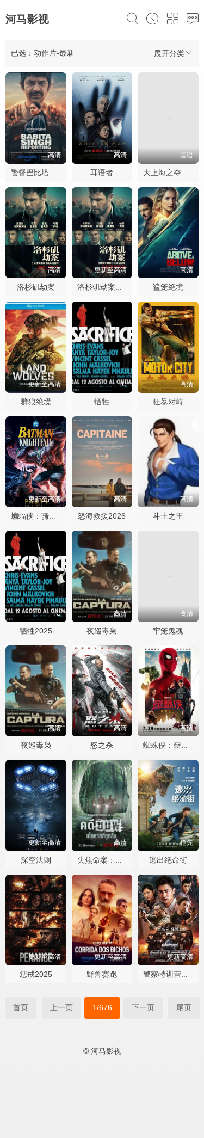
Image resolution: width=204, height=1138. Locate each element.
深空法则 (36, 860)
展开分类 (169, 53)
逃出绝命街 (168, 860)
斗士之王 (168, 516)
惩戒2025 (36, 974)
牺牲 (101, 401)
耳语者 (101, 172)
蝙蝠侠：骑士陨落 (41, 516)
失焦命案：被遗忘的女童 (119, 860)
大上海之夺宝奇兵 (173, 172)
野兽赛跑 (101, 974)
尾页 (183, 1007)
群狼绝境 (36, 401)
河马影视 (27, 19)
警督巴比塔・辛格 (41, 172)
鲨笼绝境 (168, 286)
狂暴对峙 (168, 401)
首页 (20, 1007)
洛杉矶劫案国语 (104, 286)
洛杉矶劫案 (36, 286)
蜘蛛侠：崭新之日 (173, 745)
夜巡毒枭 (101, 630)
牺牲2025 (36, 630)
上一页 (61, 1007)
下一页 (143, 1007)
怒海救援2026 (102, 516)
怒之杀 (101, 745)
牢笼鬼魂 (168, 630)
